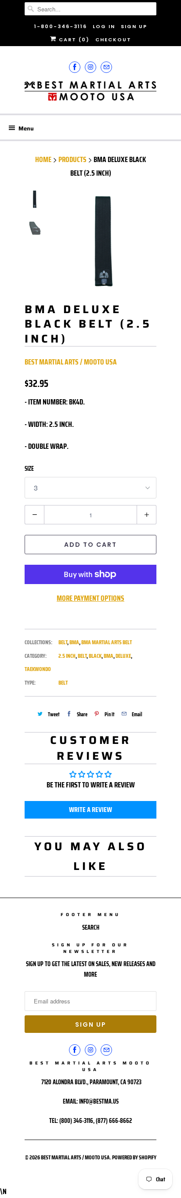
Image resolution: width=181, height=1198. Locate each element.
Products (72, 159)
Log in (104, 26)
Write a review (90, 809)
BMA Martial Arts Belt (106, 642)
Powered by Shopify (134, 1157)
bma (108, 655)
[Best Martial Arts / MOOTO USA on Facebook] (74, 67)
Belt (62, 642)
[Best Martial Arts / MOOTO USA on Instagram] (90, 67)
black (95, 655)
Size (29, 468)
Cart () (73, 39)
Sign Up (134, 26)
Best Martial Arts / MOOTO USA (71, 362)
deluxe (123, 655)
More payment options (90, 598)
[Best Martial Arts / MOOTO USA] (90, 94)
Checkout (113, 39)
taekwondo (38, 669)
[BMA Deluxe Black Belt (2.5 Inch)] (103, 242)
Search (90, 927)
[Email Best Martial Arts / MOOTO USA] (106, 67)
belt (82, 655)
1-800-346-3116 (60, 26)
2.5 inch (67, 655)
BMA (74, 642)
